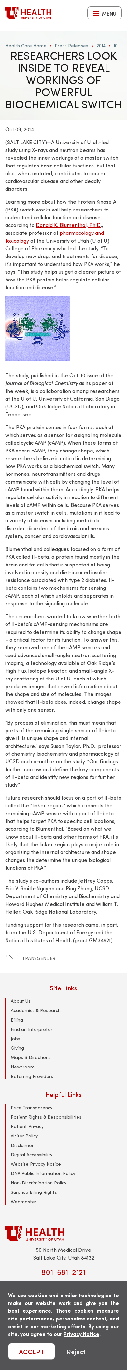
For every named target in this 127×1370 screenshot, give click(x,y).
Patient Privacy (27, 1126)
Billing (17, 1020)
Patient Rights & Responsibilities (46, 1117)
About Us (21, 1001)
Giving (17, 1048)
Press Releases (71, 45)
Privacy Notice (81, 1334)
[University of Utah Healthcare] (63, 1233)
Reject (76, 1351)
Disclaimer (22, 1145)
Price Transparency (31, 1107)
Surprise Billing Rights (34, 1192)
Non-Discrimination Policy (38, 1183)
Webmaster (23, 1201)
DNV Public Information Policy (43, 1173)
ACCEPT (31, 1351)
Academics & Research (36, 1010)
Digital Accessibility (31, 1154)
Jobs (15, 1038)
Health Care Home (26, 45)
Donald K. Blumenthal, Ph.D (68, 225)
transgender (38, 958)
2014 (101, 45)
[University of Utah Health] (28, 13)
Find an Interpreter (31, 1029)
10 (116, 45)
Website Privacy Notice (36, 1164)
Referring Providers (32, 1076)
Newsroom (23, 1067)
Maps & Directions (31, 1057)
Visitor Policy (24, 1136)
